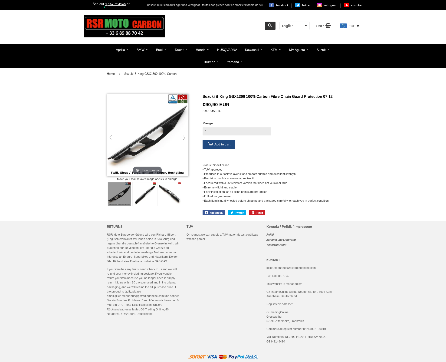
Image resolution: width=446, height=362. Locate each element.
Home (111, 74)
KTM (275, 50)
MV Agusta (297, 50)
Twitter (306, 5)
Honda (201, 50)
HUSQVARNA (227, 50)
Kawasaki (252, 50)
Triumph (209, 62)
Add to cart (222, 144)
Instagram (331, 5)
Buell (160, 50)
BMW (141, 50)
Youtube (356, 5)
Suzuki (322, 50)
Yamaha (233, 62)
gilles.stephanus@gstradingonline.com (139, 296)
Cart (320, 26)
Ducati (180, 50)
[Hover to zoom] (147, 135)
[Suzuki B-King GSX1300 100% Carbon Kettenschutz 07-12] (119, 194)
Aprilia (121, 50)
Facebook (282, 5)
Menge (208, 123)
